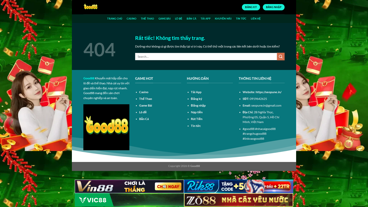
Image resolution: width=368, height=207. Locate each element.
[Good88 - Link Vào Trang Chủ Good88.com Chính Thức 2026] (102, 7)
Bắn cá (191, 18)
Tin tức (196, 125)
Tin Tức (241, 18)
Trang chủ (114, 18)
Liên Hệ (256, 18)
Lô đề (178, 18)
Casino (131, 18)
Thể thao (147, 18)
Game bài (165, 18)
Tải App (205, 18)
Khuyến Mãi (223, 18)
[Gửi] (281, 56)
